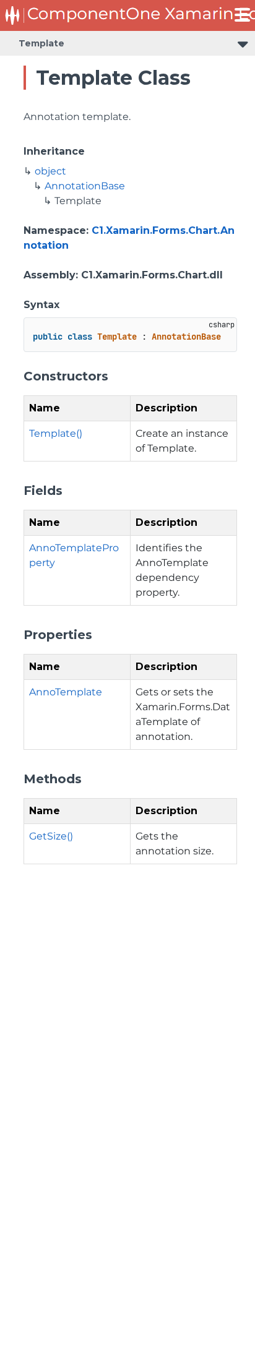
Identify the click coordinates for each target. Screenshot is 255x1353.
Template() (55, 433)
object (50, 171)
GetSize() (51, 836)
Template (41, 43)
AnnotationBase (85, 186)
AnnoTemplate (65, 692)
